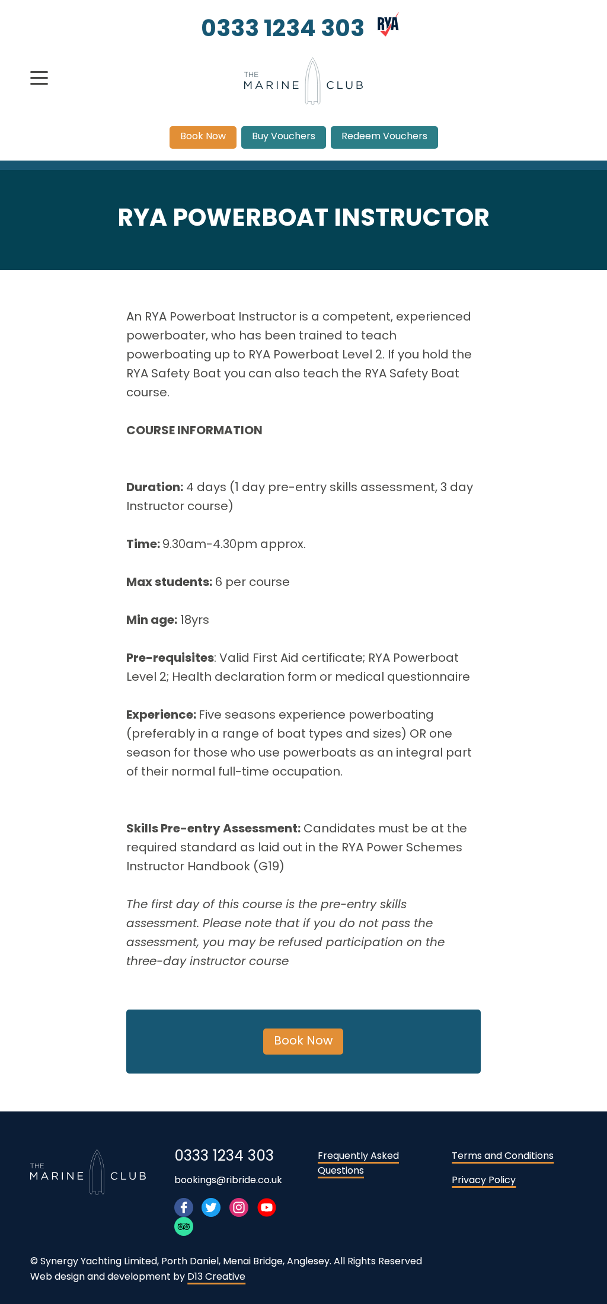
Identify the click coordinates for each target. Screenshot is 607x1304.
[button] (39, 78)
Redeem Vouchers (384, 137)
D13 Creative (216, 1277)
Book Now (203, 137)
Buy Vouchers (283, 137)
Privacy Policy (484, 1181)
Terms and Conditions (503, 1156)
